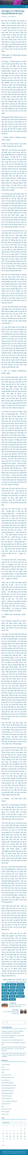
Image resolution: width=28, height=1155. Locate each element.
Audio (3, 1067)
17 (3, 1136)
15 (21, 1133)
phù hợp (13, 993)
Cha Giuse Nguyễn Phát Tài (8, 1088)
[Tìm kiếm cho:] (14, 1022)
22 (21, 1136)
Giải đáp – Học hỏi (6, 1103)
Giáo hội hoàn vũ (6, 1080)
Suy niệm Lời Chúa (6, 1074)
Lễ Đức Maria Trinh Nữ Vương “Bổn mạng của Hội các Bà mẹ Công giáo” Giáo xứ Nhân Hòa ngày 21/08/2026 (14, 1055)
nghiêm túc (19, 990)
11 (6, 1133)
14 (17, 1133)
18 (7, 1136)
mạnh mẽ (11, 990)
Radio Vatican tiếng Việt (7, 1082)
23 (24, 1136)
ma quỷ (4, 990)
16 (24, 1133)
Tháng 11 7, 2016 (7, 16)
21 (17, 1136)
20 (14, 1136)
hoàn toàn (5, 987)
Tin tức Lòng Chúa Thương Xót (9, 1101)
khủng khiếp (20, 987)
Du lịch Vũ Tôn (5, 1114)
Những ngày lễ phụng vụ (8, 1093)
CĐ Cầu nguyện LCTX (7, 1098)
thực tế (5, 999)
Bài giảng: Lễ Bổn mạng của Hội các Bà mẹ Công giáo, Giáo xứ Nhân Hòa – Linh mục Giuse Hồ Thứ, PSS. (14, 1048)
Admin (14, 16)
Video (3, 1072)
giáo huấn (20, 984)
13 (14, 1133)
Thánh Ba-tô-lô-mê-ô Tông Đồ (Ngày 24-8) (12, 1040)
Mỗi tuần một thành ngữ (7, 1090)
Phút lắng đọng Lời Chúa (8, 1077)
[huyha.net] (14, 4)
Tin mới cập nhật (6, 1064)
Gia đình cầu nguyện (7, 1095)
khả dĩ (12, 987)
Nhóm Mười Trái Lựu (7, 1109)
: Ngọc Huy (17, 1151)
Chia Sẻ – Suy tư (6, 1069)
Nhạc (3, 1106)
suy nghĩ (12, 996)
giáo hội (13, 984)
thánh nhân (20, 996)
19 (10, 1136)
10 (3, 1133)
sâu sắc (5, 996)
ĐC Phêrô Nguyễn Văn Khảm (9, 1085)
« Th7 (3, 1145)
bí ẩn (7, 984)
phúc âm (20, 993)
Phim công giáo (5, 1111)
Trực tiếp (12, 999)
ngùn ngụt (5, 993)
